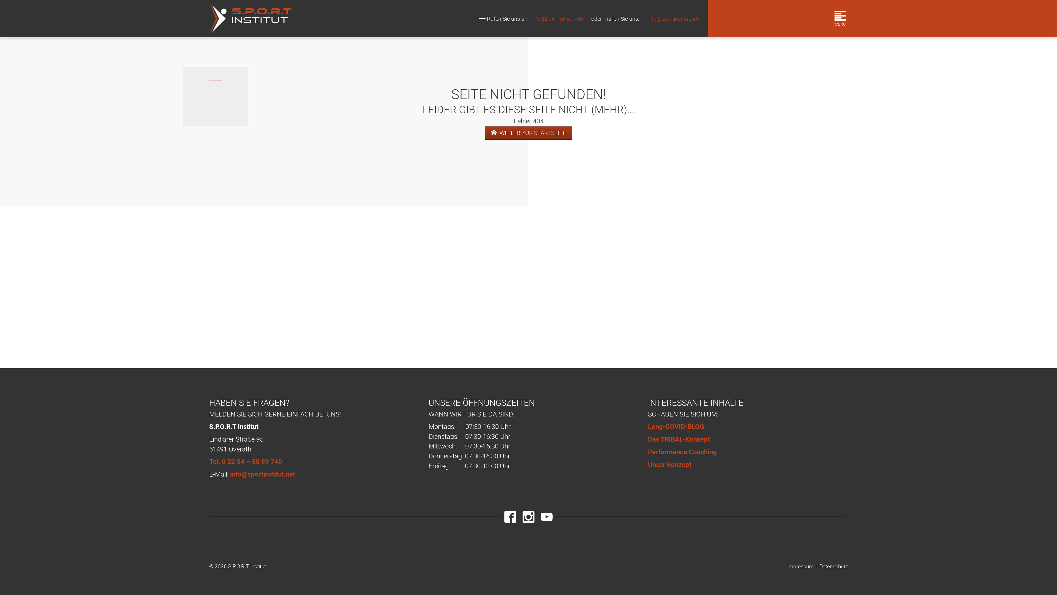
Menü (840, 24)
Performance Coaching (682, 452)
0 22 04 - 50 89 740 (560, 18)
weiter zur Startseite (532, 132)
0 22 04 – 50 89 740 (252, 462)
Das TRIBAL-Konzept (679, 439)
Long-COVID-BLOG (676, 427)
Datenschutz (833, 567)
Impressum (800, 567)
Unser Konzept (669, 465)
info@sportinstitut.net (673, 18)
